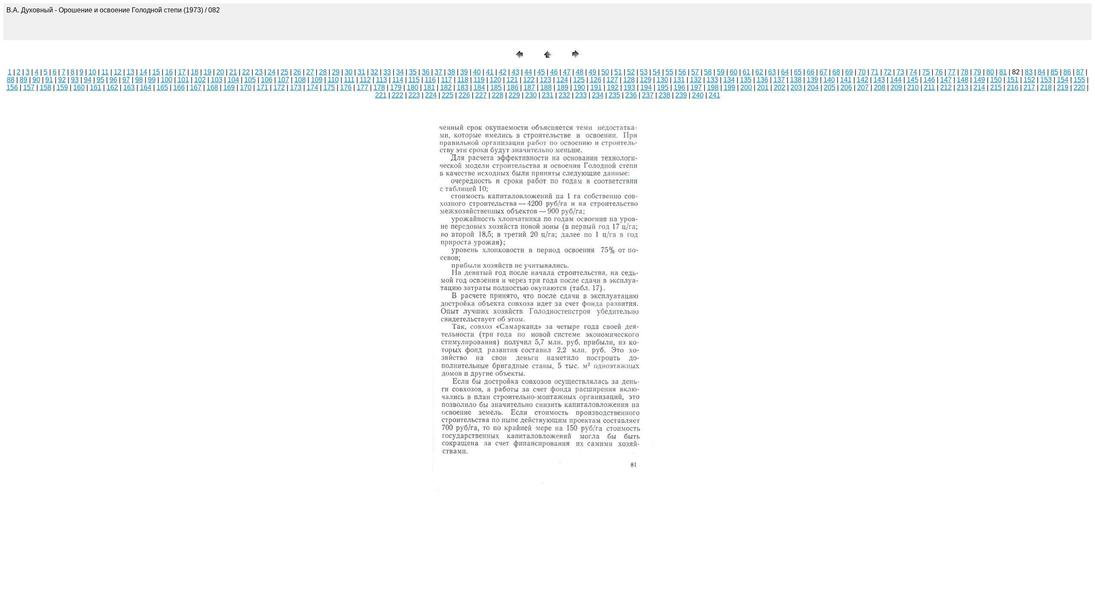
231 (547, 95)
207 (863, 87)
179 (396, 87)
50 (605, 72)
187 (529, 87)
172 (279, 87)
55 (669, 72)
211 (929, 87)
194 (646, 87)
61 (746, 72)
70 (862, 72)
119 (479, 79)
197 (696, 87)
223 (414, 95)
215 (996, 87)
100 (166, 79)
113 (381, 79)
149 (979, 79)
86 (1067, 72)
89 (23, 79)
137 (779, 79)
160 (79, 87)
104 (233, 79)
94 (88, 79)
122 (529, 79)
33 (387, 72)
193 (629, 87)
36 (425, 72)
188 (546, 87)
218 (1046, 87)
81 (1003, 72)
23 (259, 72)
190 (579, 87)
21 (233, 72)
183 (462, 87)
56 (682, 72)
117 (446, 79)
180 (412, 87)
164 (145, 87)
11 (105, 72)
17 (182, 72)
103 (216, 79)
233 (581, 95)
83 (1029, 72)
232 (564, 95)
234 (598, 95)
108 (300, 79)
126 (595, 79)
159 (62, 87)
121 (512, 79)
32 (374, 72)
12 (117, 72)
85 (1054, 72)
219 (1062, 87)
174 (312, 87)
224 (431, 95)
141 (846, 79)
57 (695, 72)
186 (512, 87)
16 (169, 72)
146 (929, 79)
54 (656, 72)
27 (310, 72)
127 (612, 79)
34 (400, 72)
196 (679, 87)
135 (746, 79)
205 (829, 87)
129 (645, 79)
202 (779, 87)
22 (246, 72)
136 (762, 79)
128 (629, 79)
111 (349, 79)
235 (614, 95)
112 (365, 79)
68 (836, 72)
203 (796, 87)
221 (381, 95)
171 (262, 87)
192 (613, 87)
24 (271, 72)
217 (1029, 87)
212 (946, 87)
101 (183, 79)
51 (618, 72)
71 (875, 72)
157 (29, 87)
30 (348, 72)
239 (681, 95)
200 (746, 87)
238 (664, 95)
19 (207, 72)
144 (896, 79)
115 (414, 79)
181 (429, 87)
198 (713, 87)
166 (179, 87)
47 (567, 72)
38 (451, 72)
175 (329, 87)
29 (336, 72)
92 (62, 79)
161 (95, 87)
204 (813, 87)
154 (1062, 79)
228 (497, 95)
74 (913, 72)
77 (952, 72)
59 (721, 72)
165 (162, 87)
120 (495, 79)
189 (562, 87)
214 (979, 87)
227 (481, 95)
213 (962, 87)
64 (785, 72)
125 (579, 79)
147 (946, 79)
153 (1046, 79)
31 (361, 72)
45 (541, 72)
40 (477, 72)
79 (977, 72)
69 (849, 72)
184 (479, 87)
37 (438, 72)
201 (763, 87)
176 (346, 87)
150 (996, 79)
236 (631, 95)
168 (212, 87)
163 (129, 87)
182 (446, 87)
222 (397, 95)
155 (1079, 79)
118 (462, 79)
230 (531, 95)
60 (733, 72)
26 (297, 72)
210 (913, 87)
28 (323, 72)
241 (714, 95)
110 (333, 79)
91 (49, 79)
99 (152, 79)
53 (644, 72)
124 (562, 79)
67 (823, 72)
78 (964, 72)
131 (679, 79)
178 (379, 87)
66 (810, 72)
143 (879, 79)
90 (36, 79)
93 (75, 79)
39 (464, 72)
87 (1080, 72)
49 (592, 72)
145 (912, 79)
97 (126, 79)
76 (939, 72)
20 (220, 72)
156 (12, 87)
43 (515, 72)
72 (887, 72)
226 (464, 95)
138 (796, 79)
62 (759, 72)
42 (502, 72)
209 (896, 87)
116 (430, 79)
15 (156, 72)
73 (900, 72)
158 (45, 87)
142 (862, 79)
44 (528, 72)
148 (962, 79)
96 (113, 79)
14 (143, 72)
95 (100, 79)
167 (195, 87)
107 (283, 79)
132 (695, 79)
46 (554, 72)
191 (596, 87)
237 (648, 95)
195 (663, 87)
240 (698, 95)
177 (362, 87)
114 (397, 79)
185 (496, 87)
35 (413, 72)
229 (514, 95)
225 (447, 95)
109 (317, 79)
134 (729, 79)
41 (490, 72)
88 (11, 79)
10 (92, 72)
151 (1012, 79)
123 (545, 79)
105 (250, 79)
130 (662, 79)
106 (266, 79)
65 (798, 72)
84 (1041, 72)
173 (296, 87)
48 (579, 72)
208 (879, 87)
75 (926, 72)
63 (772, 72)
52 (631, 72)
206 (846, 87)
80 (990, 72)
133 (712, 79)
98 (139, 79)
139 (812, 79)
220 (1079, 87)
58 (708, 72)
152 (1029, 79)
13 (130, 72)
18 (194, 72)
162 (112, 87)
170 (246, 87)
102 (200, 79)
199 (729, 87)
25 (284, 72)
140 (829, 79)
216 (1012, 87)
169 (229, 87)
